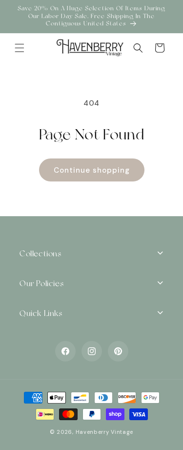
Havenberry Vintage (105, 431)
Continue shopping (92, 170)
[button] (19, 48)
